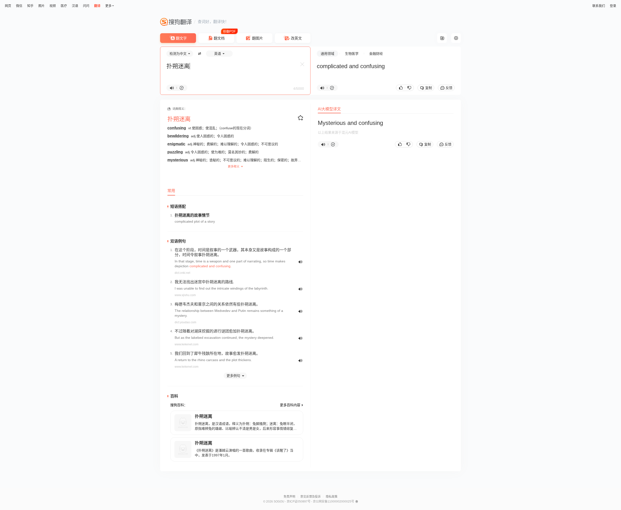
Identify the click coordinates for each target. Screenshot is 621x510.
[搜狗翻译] (176, 22)
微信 (19, 6)
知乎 (30, 6)
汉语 (75, 6)
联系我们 (598, 6)
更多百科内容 (290, 405)
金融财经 (376, 54)
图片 (41, 6)
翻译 (97, 6)
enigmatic (176, 144)
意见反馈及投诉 (310, 496)
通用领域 (327, 54)
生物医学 (352, 54)
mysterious (177, 160)
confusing (176, 128)
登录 (613, 6)
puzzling (175, 152)
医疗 (64, 6)
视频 (52, 6)
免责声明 (289, 496)
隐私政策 (331, 496)
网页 (8, 6)
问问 (86, 6)
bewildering (178, 136)
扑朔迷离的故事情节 (192, 215)
